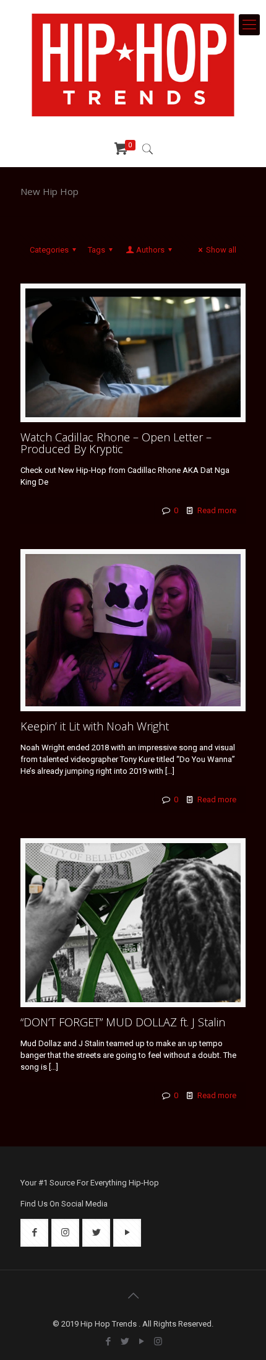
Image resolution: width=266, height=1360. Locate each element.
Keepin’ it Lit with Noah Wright (94, 726)
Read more (216, 510)
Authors (150, 249)
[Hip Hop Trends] (133, 65)
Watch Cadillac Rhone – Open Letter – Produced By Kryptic (116, 443)
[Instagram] (158, 1341)
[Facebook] (107, 1341)
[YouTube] (141, 1341)
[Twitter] (124, 1341)
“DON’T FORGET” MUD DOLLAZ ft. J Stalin (122, 1022)
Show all (221, 249)
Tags (96, 249)
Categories (49, 249)
